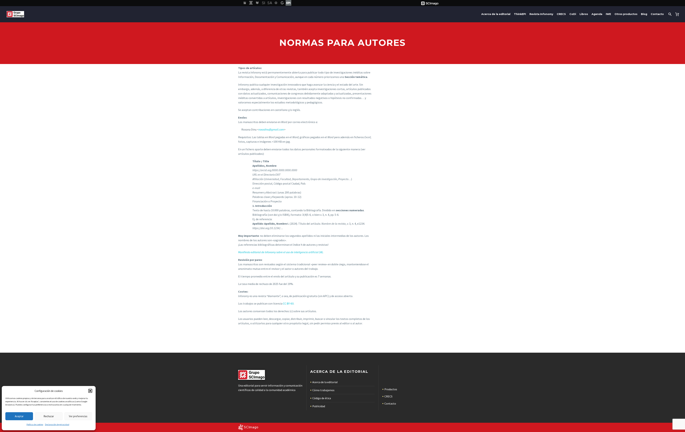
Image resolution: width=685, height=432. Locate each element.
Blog (644, 14)
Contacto (657, 14)
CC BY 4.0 (288, 303)
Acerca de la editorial (495, 14)
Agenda (597, 14)
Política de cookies (35, 424)
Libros (584, 14)
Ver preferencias (78, 416)
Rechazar (49, 416)
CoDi (572, 14)
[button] (90, 391)
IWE (608, 14)
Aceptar (19, 416)
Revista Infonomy (541, 14)
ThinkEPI (520, 14)
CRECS (561, 14)
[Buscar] (669, 14)
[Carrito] (677, 14)
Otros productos (626, 14)
